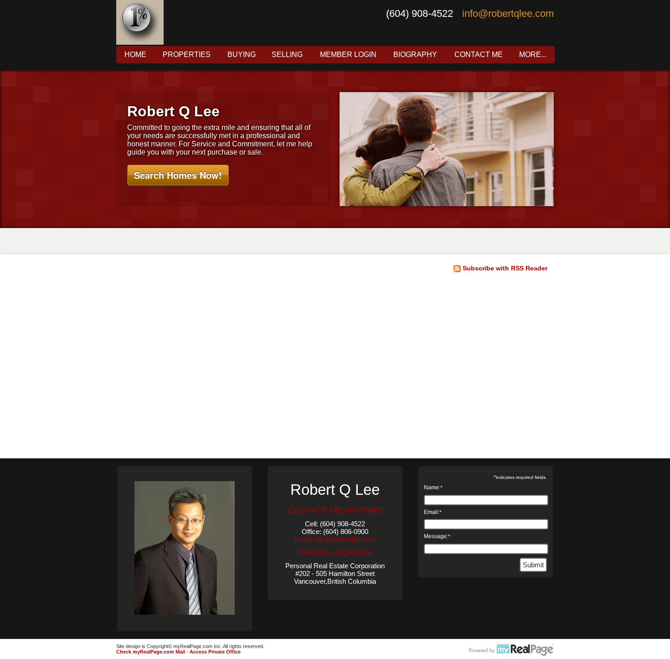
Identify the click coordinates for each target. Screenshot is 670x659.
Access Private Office (215, 651)
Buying (241, 54)
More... (532, 54)
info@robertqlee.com (508, 13)
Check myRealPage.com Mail (150, 651)
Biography (415, 54)
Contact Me (478, 54)
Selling (287, 54)
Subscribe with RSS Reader (504, 268)
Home (135, 54)
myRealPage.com (511, 650)
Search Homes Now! (178, 175)
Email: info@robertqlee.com (335, 539)
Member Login (348, 54)
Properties (187, 54)
